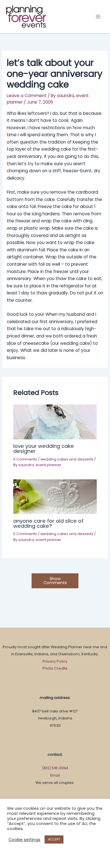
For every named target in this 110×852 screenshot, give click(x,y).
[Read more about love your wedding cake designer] (55, 421)
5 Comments (25, 533)
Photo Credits (55, 668)
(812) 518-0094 (55, 768)
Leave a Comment (27, 96)
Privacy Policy (55, 661)
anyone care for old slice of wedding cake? (48, 523)
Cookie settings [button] (24, 839)
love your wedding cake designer (43, 448)
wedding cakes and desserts (66, 459)
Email (55, 775)
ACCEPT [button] (54, 839)
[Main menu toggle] (98, 16)
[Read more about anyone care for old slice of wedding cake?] (55, 496)
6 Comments (25, 459)
